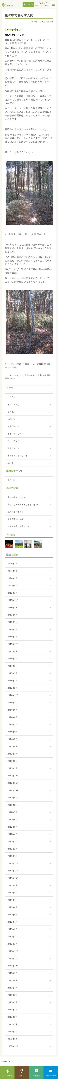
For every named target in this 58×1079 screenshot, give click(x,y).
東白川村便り (14, 404)
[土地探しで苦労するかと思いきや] (9, 544)
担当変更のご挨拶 (16, 519)
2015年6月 (13, 666)
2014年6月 (13, 732)
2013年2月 (13, 761)
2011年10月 (13, 878)
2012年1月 (13, 856)
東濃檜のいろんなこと (18, 455)
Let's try (11, 419)
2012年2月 (13, 849)
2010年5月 (13, 1002)
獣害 (40, 375)
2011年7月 (13, 900)
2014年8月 (13, 717)
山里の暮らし (30, 375)
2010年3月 (13, 1017)
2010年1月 (13, 1032)
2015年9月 (13, 651)
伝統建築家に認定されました (21, 526)
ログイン (29, 4)
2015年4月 (13, 681)
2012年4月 (13, 834)
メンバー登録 (7, 1076)
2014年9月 (13, 710)
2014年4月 (13, 746)
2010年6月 (13, 995)
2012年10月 (13, 790)
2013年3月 (13, 754)
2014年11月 (13, 703)
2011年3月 (13, 929)
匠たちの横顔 (14, 441)
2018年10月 (13, 607)
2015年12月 (13, 644)
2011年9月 (13, 885)
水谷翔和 (12, 480)
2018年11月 (13, 600)
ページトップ (8, 1061)
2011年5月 (13, 915)
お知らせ (12, 397)
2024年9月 (13, 578)
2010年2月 (13, 1024)
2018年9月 (13, 615)
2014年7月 (13, 724)
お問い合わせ (51, 1076)
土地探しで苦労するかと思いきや (23, 504)
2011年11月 (13, 871)
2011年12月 (13, 863)
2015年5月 (13, 673)
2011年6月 (13, 907)
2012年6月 (13, 819)
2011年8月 (13, 893)
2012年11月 (13, 783)
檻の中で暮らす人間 (19, 15)
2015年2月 (13, 688)
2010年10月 (13, 966)
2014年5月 (13, 739)
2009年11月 (13, 1046)
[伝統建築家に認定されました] (28, 544)
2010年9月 (13, 973)
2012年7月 (13, 812)
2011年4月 (13, 922)
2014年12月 (13, 695)
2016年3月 (13, 629)
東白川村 (47, 375)
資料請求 (36, 1076)
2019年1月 (13, 593)
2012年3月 (13, 841)
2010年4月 (13, 1010)
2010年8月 (13, 980)
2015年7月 (13, 659)
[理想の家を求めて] (19, 544)
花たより (12, 463)
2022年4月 (13, 585)
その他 (34, 22)
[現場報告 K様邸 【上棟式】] (38, 544)
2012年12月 (13, 776)
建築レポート (14, 448)
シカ (21, 375)
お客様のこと (14, 426)
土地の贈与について (17, 497)
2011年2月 (13, 937)
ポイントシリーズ (16, 434)
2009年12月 (13, 1039)
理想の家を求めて (16, 512)
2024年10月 (13, 571)
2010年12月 (13, 951)
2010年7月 (13, 988)
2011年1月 (13, 944)
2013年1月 (13, 768)
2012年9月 (13, 798)
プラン (21, 1076)
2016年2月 (13, 637)
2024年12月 (13, 564)
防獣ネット (10, 378)
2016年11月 (13, 622)
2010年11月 (13, 958)
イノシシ (14, 375)
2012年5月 (13, 827)
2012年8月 (13, 805)
